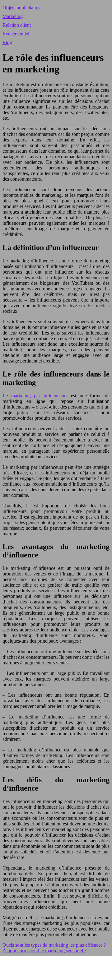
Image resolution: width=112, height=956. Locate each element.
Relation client (16, 25)
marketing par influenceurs (39, 395)
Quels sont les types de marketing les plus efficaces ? (54, 945)
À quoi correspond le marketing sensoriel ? (44, 950)
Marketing (12, 16)
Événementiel (15, 33)
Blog (7, 42)
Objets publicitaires (21, 7)
